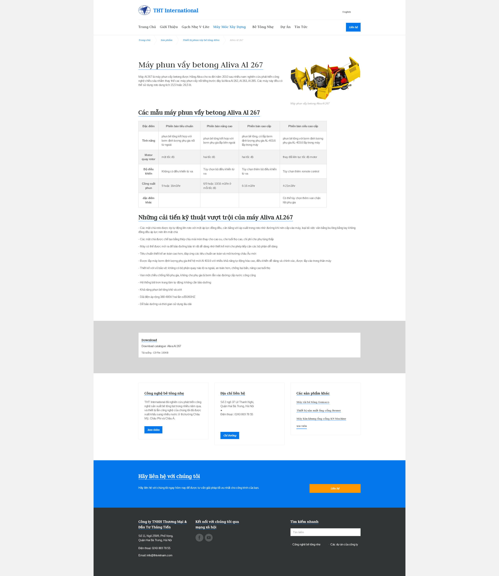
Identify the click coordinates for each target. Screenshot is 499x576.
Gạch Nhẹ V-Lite (195, 27)
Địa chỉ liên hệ (232, 393)
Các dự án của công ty (344, 544)
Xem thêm (153, 429)
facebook (199, 538)
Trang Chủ (147, 27)
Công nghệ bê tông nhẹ (164, 393)
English (346, 11)
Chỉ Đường (229, 435)
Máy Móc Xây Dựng (229, 27)
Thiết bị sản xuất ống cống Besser (318, 410)
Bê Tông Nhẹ (263, 27)
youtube (209, 538)
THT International (175, 10)
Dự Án (285, 27)
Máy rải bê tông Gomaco (312, 402)
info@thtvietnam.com (159, 555)
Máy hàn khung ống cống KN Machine (321, 418)
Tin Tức (301, 27)
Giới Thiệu (169, 27)
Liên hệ (353, 27)
